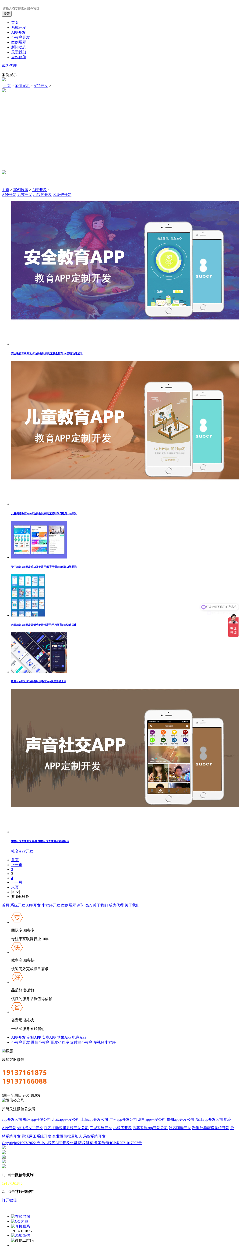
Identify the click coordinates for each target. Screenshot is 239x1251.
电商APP (79, 1037)
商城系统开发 (101, 1128)
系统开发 (18, 27)
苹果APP (64, 1037)
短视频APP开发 (30, 1128)
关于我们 (18, 52)
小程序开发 (20, 37)
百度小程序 (59, 1042)
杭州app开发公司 (180, 1119)
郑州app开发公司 (37, 1119)
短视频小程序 (104, 1042)
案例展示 (18, 42)
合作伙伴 (18, 57)
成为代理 (9, 66)
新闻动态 (18, 47)
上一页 (16, 865)
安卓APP (49, 1037)
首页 (15, 23)
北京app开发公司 (66, 1119)
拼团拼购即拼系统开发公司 (66, 1128)
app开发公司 (12, 1119)
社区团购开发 (180, 1128)
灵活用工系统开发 (36, 1136)
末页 (15, 887)
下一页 (16, 882)
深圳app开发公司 (152, 1119)
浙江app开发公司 (209, 1119)
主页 (7, 86)
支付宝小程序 (81, 1042)
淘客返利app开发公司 (150, 1128)
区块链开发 (62, 195)
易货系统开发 (94, 1136)
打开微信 (9, 1200)
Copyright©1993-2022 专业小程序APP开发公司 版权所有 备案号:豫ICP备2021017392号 (72, 1143)
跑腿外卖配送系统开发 (210, 1128)
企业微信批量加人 (67, 1136)
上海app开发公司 (94, 1119)
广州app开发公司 (123, 1119)
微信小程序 (40, 1042)
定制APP (34, 1037)
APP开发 (18, 32)
